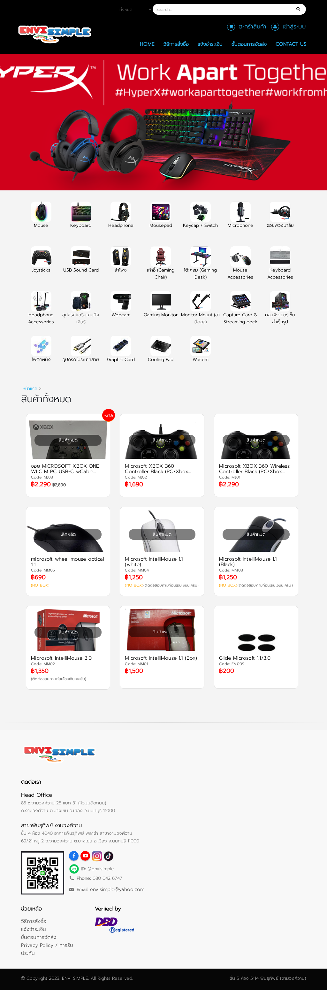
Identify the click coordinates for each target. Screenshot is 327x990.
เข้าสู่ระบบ (294, 26)
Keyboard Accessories (280, 273)
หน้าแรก (30, 388)
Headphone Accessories (41, 318)
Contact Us (291, 44)
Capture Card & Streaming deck (240, 318)
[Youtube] (85, 856)
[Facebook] (74, 856)
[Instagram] (97, 856)
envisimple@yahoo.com (117, 889)
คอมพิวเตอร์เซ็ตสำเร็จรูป (280, 318)
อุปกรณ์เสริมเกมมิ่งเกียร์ (80, 318)
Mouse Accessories (240, 273)
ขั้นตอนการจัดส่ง (249, 44)
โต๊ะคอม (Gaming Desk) (200, 273)
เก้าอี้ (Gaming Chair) (160, 273)
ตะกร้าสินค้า (252, 26)
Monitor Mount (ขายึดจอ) (200, 318)
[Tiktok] (108, 856)
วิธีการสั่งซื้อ (176, 44)
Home (147, 44)
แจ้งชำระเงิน (210, 44)
